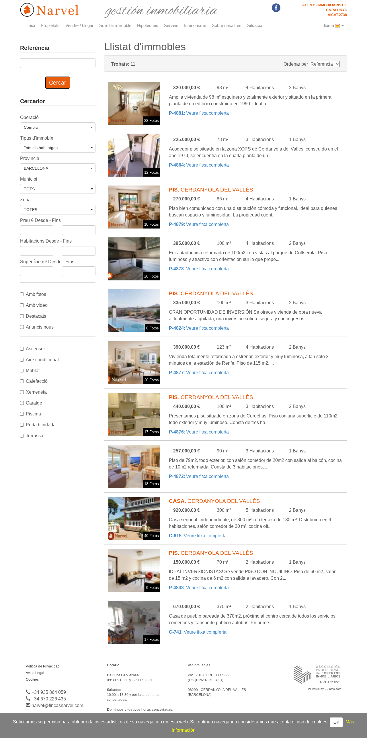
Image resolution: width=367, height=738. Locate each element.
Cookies (32, 680)
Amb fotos (36, 294)
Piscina (33, 413)
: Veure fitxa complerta (199, 113)
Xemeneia (36, 392)
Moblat (33, 370)
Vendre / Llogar (79, 25)
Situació (254, 25)
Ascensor (35, 348)
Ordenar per (296, 64)
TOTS (29, 189)
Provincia (29, 158)
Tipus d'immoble (36, 138)
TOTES (30, 209)
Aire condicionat (42, 359)
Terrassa (34, 435)
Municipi (28, 179)
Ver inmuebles (199, 665)
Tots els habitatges (41, 147)
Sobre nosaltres (226, 25)
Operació (29, 117)
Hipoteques (147, 25)
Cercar (57, 82)
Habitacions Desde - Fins (46, 241)
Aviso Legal (35, 673)
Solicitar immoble (115, 25)
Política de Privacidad (43, 666)
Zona (25, 199)
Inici (31, 25)
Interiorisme (195, 25)
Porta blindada (41, 424)
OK (336, 722)
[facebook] (276, 7)
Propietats (50, 25)
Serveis (171, 25)
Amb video (37, 305)
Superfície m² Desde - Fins (47, 261)
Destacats (36, 316)
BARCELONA (36, 168)
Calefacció (37, 381)
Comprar (32, 127)
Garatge (34, 403)
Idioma (328, 25)
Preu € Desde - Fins (40, 220)
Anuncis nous (40, 327)
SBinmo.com (333, 688)
